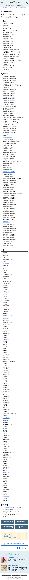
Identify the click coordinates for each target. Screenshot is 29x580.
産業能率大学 (6, 339)
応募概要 (6, 536)
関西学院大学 (6, 298)
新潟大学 (5, 426)
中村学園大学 (6, 418)
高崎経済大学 (6, 357)
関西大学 (5, 296)
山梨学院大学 (6, 472)
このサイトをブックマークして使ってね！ (15, 543)
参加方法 (22, 526)
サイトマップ (24, 575)
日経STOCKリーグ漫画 (10, 537)
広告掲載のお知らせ (8, 521)
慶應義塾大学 (6, 318)
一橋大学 (5, 433)
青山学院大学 (6, 263)
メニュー (2, 2)
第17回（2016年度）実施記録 (20, 7)
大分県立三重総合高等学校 (9, 100)
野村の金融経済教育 (13, 565)
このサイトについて (6, 575)
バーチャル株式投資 (6, 526)
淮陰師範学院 (6, 496)
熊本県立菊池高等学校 (8, 137)
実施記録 (11, 7)
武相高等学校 (6, 222)
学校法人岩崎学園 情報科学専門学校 (12, 507)
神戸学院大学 (6, 324)
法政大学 (5, 450)
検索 (27, 3)
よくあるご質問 (20, 521)
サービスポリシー (16, 575)
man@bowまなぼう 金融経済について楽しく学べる (14, 2)
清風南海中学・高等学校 (9, 172)
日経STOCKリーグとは (10, 534)
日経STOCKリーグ (5, 7)
